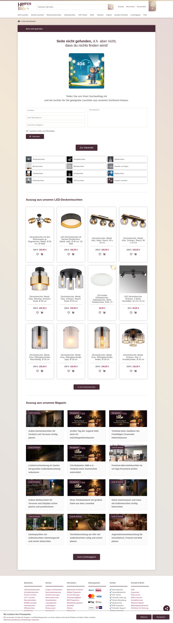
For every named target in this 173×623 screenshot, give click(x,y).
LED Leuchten (23, 15)
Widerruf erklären (137, 603)
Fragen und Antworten (54, 590)
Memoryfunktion (30, 600)
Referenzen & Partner (75, 590)
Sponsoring (50, 611)
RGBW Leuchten (30, 603)
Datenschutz (135, 595)
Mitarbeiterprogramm (75, 603)
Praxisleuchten (29, 605)
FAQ (145, 15)
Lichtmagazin (136, 15)
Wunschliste (141, 7)
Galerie (109, 15)
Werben (70, 608)
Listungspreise (51, 603)
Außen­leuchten (69, 15)
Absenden (36, 136)
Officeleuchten (29, 608)
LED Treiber (82, 15)
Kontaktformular (137, 600)
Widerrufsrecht (136, 597)
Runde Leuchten (30, 595)
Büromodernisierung (53, 592)
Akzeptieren (161, 617)
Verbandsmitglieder (74, 597)
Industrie (100, 15)
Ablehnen (143, 617)
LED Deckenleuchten (32, 590)
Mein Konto (130, 7)
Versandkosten (51, 600)
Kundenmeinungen (53, 595)
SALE (92, 15)
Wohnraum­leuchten (54, 15)
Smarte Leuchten (37, 15)
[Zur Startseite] (19, 21)
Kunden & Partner (121, 15)
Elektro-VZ (71, 611)
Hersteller (70, 605)
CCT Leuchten (29, 597)
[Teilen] (166, 608)
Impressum (135, 592)
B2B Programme (73, 600)
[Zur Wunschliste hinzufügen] (37, 254)
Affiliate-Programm (74, 592)
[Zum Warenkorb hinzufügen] (42, 254)
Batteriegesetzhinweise (139, 605)
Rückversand (50, 608)
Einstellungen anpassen (30, 620)
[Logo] (24, 10)
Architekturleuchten (31, 592)
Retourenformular (52, 597)
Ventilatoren (28, 611)
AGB (132, 590)
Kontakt (121, 7)
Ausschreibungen (73, 595)
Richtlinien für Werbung (139, 608)
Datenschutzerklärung (12, 620)
